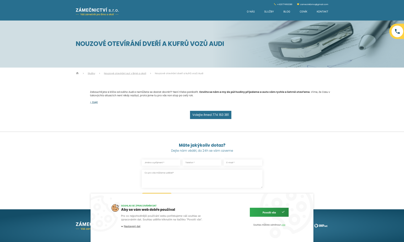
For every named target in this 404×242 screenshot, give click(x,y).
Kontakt (322, 11)
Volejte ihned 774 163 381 (210, 115)
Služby (269, 11)
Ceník (303, 11)
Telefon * (190, 162)
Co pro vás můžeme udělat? (159, 172)
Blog (286, 11)
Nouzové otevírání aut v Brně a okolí (125, 73)
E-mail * (230, 162)
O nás (251, 11)
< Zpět (94, 102)
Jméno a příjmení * (154, 162)
